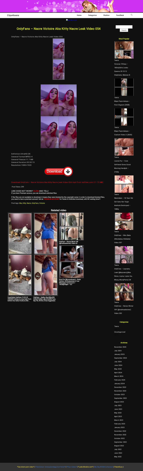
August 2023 (119, 402)
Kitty (24, 203)
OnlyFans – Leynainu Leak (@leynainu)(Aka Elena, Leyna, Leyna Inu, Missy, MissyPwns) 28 (123, 274)
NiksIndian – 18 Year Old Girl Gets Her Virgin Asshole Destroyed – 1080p (123, 203)
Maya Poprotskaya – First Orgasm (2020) (122, 103)
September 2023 (120, 398)
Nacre (29, 203)
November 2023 (120, 391)
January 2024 (119, 384)
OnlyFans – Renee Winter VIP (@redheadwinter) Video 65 (68, 242)
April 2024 (118, 373)
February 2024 (119, 380)
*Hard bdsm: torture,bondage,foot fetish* (50, 467)
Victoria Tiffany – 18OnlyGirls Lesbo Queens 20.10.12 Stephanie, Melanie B (122, 69)
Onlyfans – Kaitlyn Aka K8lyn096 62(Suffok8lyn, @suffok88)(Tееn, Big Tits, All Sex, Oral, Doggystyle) (44, 299)
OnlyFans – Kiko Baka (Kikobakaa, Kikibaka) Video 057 (122, 239)
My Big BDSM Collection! (103, 467)
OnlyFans (35, 203)
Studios (106, 15)
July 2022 (118, 449)
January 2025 (119, 354)
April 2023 (118, 416)
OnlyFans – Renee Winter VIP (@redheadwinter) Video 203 (123, 309)
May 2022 (118, 457)
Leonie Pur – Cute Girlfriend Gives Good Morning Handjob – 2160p (122, 166)
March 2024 (118, 376)
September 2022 (120, 442)
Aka (20, 203)
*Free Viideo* (72, 467)
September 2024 (120, 358)
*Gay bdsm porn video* (25, 467)
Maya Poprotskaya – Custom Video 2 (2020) (123, 133)
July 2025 (118, 351)
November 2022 (120, 435)
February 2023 (119, 424)
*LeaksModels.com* (85, 467)
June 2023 (118, 409)
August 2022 (119, 446)
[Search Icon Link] (131, 15)
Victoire (42, 203)
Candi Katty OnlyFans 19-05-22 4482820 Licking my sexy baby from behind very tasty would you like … (19, 299)
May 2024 (118, 369)
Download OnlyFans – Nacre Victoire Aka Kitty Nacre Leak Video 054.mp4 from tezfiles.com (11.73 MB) (57, 182)
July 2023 (118, 405)
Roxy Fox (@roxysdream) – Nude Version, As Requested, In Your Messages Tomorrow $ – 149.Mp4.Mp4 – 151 (70, 282)
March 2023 (118, 420)
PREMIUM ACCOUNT (51, 199)
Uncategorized (119, 332)
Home (79, 15)
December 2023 (120, 387)
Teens (116, 326)
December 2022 (120, 431)
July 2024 (118, 362)
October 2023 (119, 394)
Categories (92, 15)
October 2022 (119, 438)
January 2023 (119, 427)
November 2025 (120, 347)
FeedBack (120, 15)
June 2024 (118, 365)
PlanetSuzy (118, 467)
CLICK (36, 191)
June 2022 (118, 453)
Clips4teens (13, 15)
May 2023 (118, 413)
